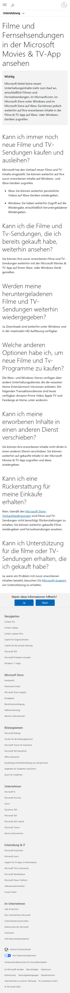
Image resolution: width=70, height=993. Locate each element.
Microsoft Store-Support (15, 692)
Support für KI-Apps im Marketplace (20, 862)
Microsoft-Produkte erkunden (17, 657)
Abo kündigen (32, 969)
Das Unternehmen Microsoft (17, 915)
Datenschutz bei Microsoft (16, 926)
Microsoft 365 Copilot (14, 821)
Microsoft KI (9, 791)
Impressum (46, 969)
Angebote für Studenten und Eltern (20, 768)
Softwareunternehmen (14, 886)
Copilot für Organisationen (16, 639)
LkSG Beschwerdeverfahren (16, 938)
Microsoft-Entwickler (13, 850)
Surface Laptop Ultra (13, 633)
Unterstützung (12, 13)
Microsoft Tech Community (16, 868)
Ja (24, 603)
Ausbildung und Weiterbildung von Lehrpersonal (26, 762)
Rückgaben (9, 698)
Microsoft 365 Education (15, 750)
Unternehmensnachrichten (16, 920)
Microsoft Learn (11, 856)
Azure (7, 803)
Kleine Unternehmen (13, 833)
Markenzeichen (48, 975)
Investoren (9, 932)
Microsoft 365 (10, 651)
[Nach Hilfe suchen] (13, 5)
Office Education (11, 756)
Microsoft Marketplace (14, 874)
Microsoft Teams (12, 827)
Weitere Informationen (14, 716)
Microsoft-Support (54, 580)
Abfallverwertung (12, 710)
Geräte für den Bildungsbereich (18, 739)
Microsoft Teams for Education (18, 745)
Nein (45, 603)
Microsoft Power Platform (15, 880)
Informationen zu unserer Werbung (20, 980)
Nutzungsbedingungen (28, 975)
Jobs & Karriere (11, 909)
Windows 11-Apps (12, 663)
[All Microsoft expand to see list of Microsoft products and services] (4, 5)
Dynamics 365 (10, 809)
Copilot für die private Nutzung (18, 645)
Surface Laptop (11, 627)
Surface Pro (9, 621)
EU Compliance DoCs (48, 980)
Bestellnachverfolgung (14, 704)
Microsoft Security (12, 797)
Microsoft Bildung (12, 733)
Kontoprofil (9, 680)
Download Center (12, 686)
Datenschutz (10, 975)
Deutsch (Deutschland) (20, 949)
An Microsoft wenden (14, 969)
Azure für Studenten (13, 774)
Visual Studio (10, 892)
